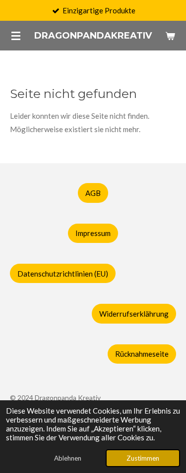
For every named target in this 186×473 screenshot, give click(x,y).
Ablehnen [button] (67, 458)
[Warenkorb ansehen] (170, 36)
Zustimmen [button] (142, 458)
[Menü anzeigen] (16, 36)
